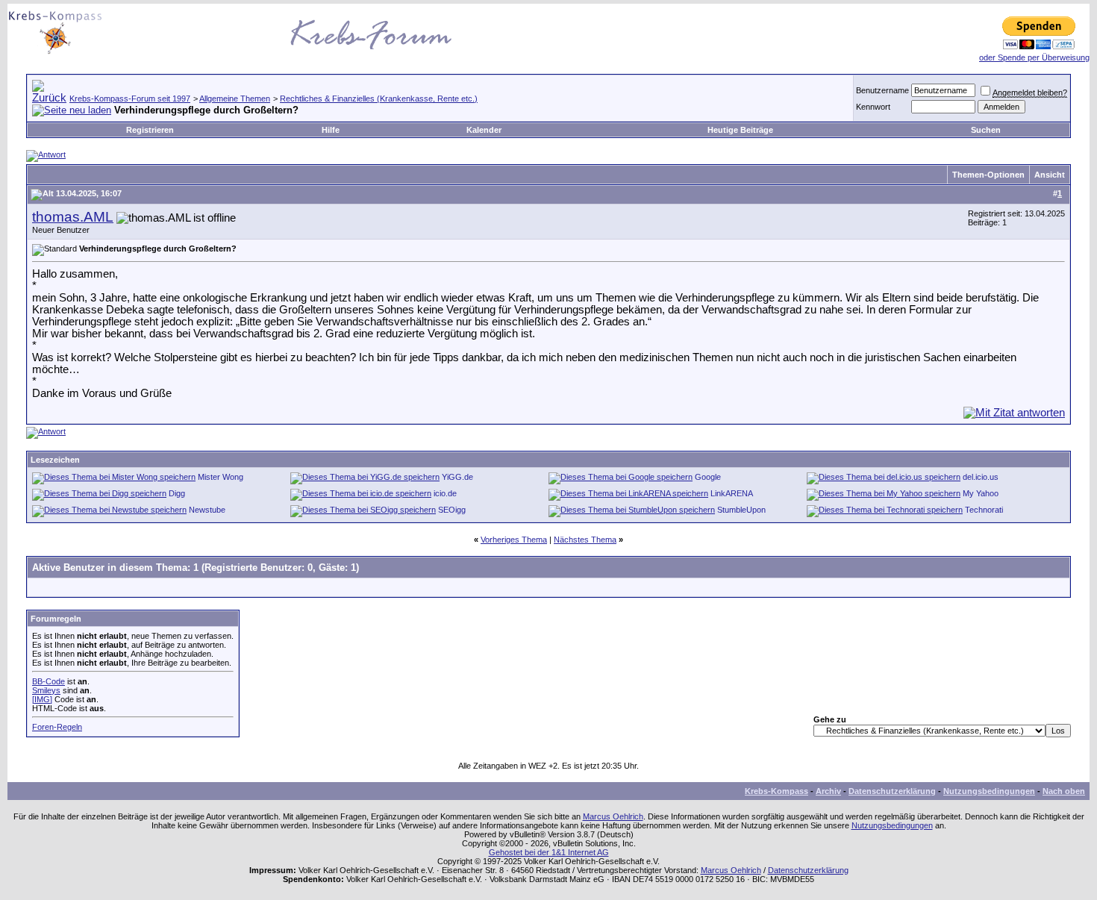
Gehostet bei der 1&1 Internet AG (549, 852)
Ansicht (1049, 174)
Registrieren (150, 129)
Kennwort (873, 106)
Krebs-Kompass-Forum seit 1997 (129, 98)
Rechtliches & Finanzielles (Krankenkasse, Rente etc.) (379, 98)
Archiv (828, 791)
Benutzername (882, 90)
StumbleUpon (741, 509)
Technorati (984, 509)
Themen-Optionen (988, 174)
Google (708, 476)
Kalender (483, 129)
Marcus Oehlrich (613, 816)
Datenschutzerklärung (892, 791)
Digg (177, 493)
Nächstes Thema (585, 539)
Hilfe (331, 129)
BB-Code (48, 681)
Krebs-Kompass (776, 791)
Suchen (986, 129)
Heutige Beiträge (740, 129)
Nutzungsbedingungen (989, 791)
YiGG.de (457, 476)
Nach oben (1064, 791)
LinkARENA (731, 493)
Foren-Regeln (57, 726)
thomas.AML (72, 217)
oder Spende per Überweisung (1034, 57)
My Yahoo (980, 493)
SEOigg (452, 509)
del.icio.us (980, 476)
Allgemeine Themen (234, 98)
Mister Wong (220, 476)
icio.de (445, 493)
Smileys (46, 690)
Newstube (207, 509)
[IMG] (42, 699)
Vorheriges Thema (514, 539)
